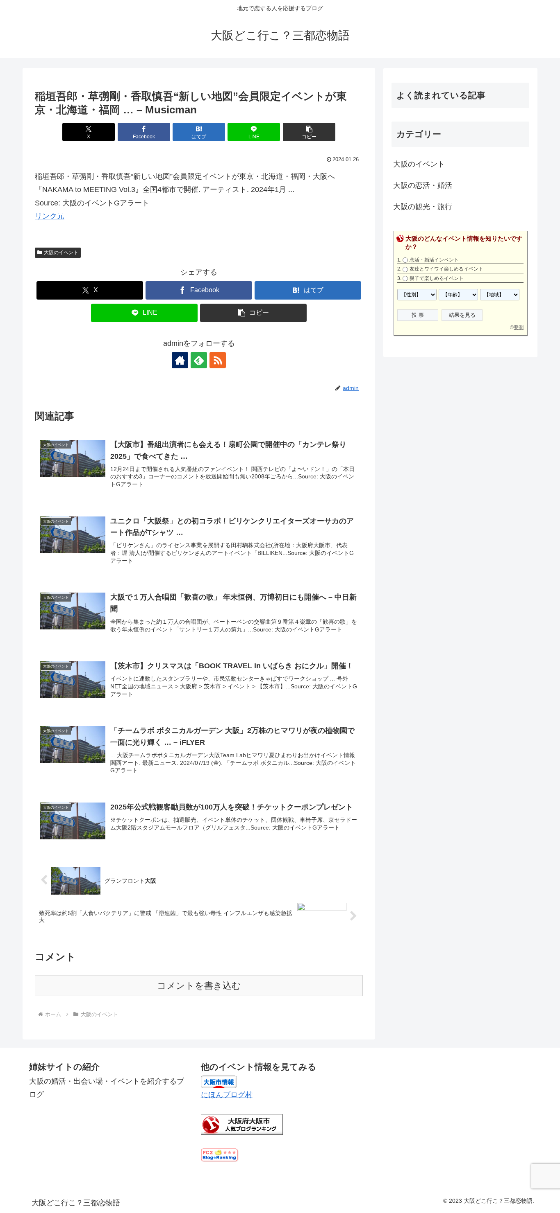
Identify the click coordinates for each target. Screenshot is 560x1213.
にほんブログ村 (227, 1095)
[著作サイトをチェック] (180, 360)
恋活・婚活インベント (434, 260)
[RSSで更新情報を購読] (217, 360)
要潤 (519, 327)
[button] (309, 132)
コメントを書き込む (199, 986)
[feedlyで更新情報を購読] (199, 360)
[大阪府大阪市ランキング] (242, 1124)
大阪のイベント (61, 252)
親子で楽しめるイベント (437, 278)
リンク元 (49, 216)
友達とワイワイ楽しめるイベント (446, 269)
